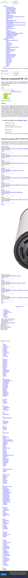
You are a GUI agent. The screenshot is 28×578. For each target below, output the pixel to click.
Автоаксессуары (10, 26)
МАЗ (7, 29)
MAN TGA (8, 62)
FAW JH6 (8, 42)
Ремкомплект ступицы (11, 20)
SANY (7, 63)
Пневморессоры (10, 21)
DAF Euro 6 (9, 60)
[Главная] (9, 2)
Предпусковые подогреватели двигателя (15, 16)
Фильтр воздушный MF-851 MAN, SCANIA (11, 275)
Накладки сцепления (11, 13)
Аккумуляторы (9, 15)
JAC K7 (8, 53)
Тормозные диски (10, 7)
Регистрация (10, 307)
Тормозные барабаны (11, 11)
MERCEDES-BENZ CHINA (12, 47)
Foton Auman (9, 43)
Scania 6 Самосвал (10, 56)
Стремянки (8, 30)
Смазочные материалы (11, 35)
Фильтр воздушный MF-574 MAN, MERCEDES (11, 192)
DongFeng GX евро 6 (11, 54)
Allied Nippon (9, 17)
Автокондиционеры (10, 31)
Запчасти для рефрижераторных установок (15, 24)
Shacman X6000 (9, 50)
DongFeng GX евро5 (10, 49)
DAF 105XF (9, 59)
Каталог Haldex (9, 23)
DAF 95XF (8, 57)
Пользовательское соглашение (8, 322)
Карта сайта (3, 323)
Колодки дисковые (10, 10)
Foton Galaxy (9, 44)
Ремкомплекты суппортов (12, 34)
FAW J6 (8, 52)
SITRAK (8, 48)
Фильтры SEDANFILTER (12, 40)
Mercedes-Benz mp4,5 (11, 55)
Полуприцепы (9, 36)
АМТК (7, 14)
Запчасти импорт (10, 37)
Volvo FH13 (9, 61)
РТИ (7, 19)
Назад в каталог (4, 70)
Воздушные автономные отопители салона (16, 22)
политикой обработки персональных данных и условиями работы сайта (18, 576)
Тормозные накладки (11, 8)
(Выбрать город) (22, 120)
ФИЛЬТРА (8, 27)
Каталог (5, 6)
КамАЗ (8, 64)
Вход (5, 307)
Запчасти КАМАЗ (10, 28)
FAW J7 (8, 46)
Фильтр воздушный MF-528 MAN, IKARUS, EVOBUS (13, 283)
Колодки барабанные (11, 9)
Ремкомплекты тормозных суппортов (14, 33)
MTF (7, 41)
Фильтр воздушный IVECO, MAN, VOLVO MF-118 (12, 170)
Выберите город (4, 306)
